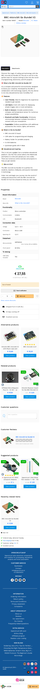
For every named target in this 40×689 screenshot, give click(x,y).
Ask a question (12, 414)
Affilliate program (18, 636)
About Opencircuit (18, 611)
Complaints (18, 606)
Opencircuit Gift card (18, 631)
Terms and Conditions (18, 601)
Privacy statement (18, 604)
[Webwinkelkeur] (20, 680)
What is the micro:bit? (22, 203)
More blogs (18, 655)
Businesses (18, 566)
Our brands (18, 621)
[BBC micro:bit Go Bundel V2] (8, 440)
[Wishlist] (25, 2)
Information (18, 594)
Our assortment (18, 619)
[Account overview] (30, 2)
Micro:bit (18, 199)
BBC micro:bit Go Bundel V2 (25, 437)
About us (18, 614)
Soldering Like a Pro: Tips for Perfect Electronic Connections (18, 646)
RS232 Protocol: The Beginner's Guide (18, 653)
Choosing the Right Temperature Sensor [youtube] (18, 648)
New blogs (18, 643)
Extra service (18, 628)
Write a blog (18, 633)
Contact (18, 568)
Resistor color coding (18, 638)
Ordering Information (18, 596)
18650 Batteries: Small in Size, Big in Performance (18, 651)
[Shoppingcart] (36, 2)
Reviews (18, 616)
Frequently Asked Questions (18, 624)
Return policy (18, 599)
